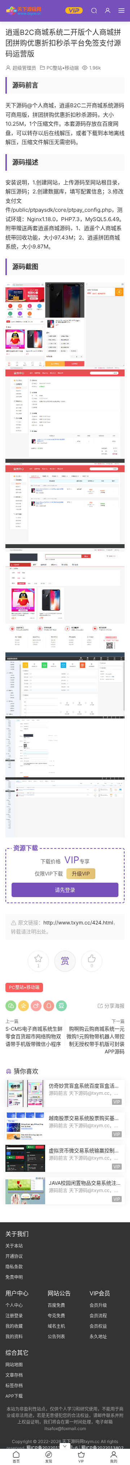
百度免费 (56, 1305)
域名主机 (56, 1326)
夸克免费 (56, 1315)
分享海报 (114, 1006)
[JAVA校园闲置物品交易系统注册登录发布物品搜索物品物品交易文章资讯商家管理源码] (25, 1190)
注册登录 (14, 1315)
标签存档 (14, 1385)
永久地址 (98, 1336)
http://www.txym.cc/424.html (78, 922)
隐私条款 (14, 1266)
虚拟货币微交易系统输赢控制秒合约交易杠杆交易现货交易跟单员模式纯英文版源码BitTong (84, 1150)
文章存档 (14, 1375)
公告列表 (56, 1336)
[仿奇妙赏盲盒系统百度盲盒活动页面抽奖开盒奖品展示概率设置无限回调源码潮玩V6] (25, 1093)
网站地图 (14, 1364)
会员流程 (98, 1315)
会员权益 (98, 1326)
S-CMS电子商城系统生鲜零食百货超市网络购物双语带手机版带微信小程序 (33, 1036)
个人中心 (14, 1305)
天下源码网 (23, 11)
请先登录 (65, 890)
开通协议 (14, 1256)
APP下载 (14, 1396)
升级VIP (81, 873)
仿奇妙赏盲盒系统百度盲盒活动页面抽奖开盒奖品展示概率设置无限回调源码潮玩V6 (84, 1086)
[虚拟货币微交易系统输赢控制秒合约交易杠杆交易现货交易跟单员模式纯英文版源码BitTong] (25, 1158)
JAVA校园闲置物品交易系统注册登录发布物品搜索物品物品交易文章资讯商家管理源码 (85, 1183)
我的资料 (14, 1336)
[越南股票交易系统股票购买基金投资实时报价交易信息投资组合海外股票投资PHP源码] (25, 1125)
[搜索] (94, 10)
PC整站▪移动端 (63, 68)
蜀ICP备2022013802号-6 (52, 1448)
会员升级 (98, 1305)
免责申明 (14, 1277)
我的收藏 (14, 1326)
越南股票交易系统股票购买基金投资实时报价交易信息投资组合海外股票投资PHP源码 (84, 1118)
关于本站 (14, 1246)
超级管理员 (24, 68)
